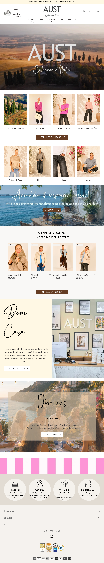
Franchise (62, 21)
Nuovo (27, 19)
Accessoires (41, 21)
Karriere (69, 21)
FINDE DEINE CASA (16, 369)
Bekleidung (33, 21)
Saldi (48, 19)
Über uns (75, 21)
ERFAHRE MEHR (51, 434)
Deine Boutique (54, 21)
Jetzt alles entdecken (51, 137)
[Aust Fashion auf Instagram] (52, 536)
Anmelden (50, 210)
